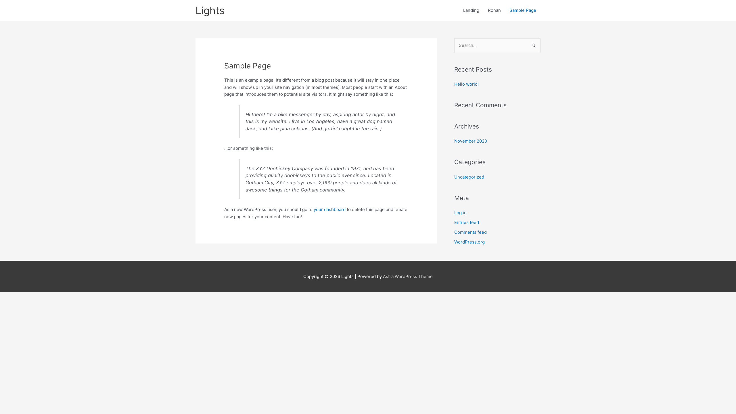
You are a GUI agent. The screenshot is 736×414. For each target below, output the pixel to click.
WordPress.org (469, 242)
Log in (460, 212)
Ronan (494, 10)
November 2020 (470, 141)
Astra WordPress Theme (408, 276)
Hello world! (466, 84)
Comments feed (470, 232)
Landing (471, 10)
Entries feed (466, 222)
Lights (210, 10)
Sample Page (522, 10)
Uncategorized (469, 177)
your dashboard (330, 209)
